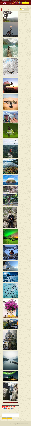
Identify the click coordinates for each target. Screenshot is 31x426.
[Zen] (13, 0)
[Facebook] (10, 0)
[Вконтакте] (12, 0)
